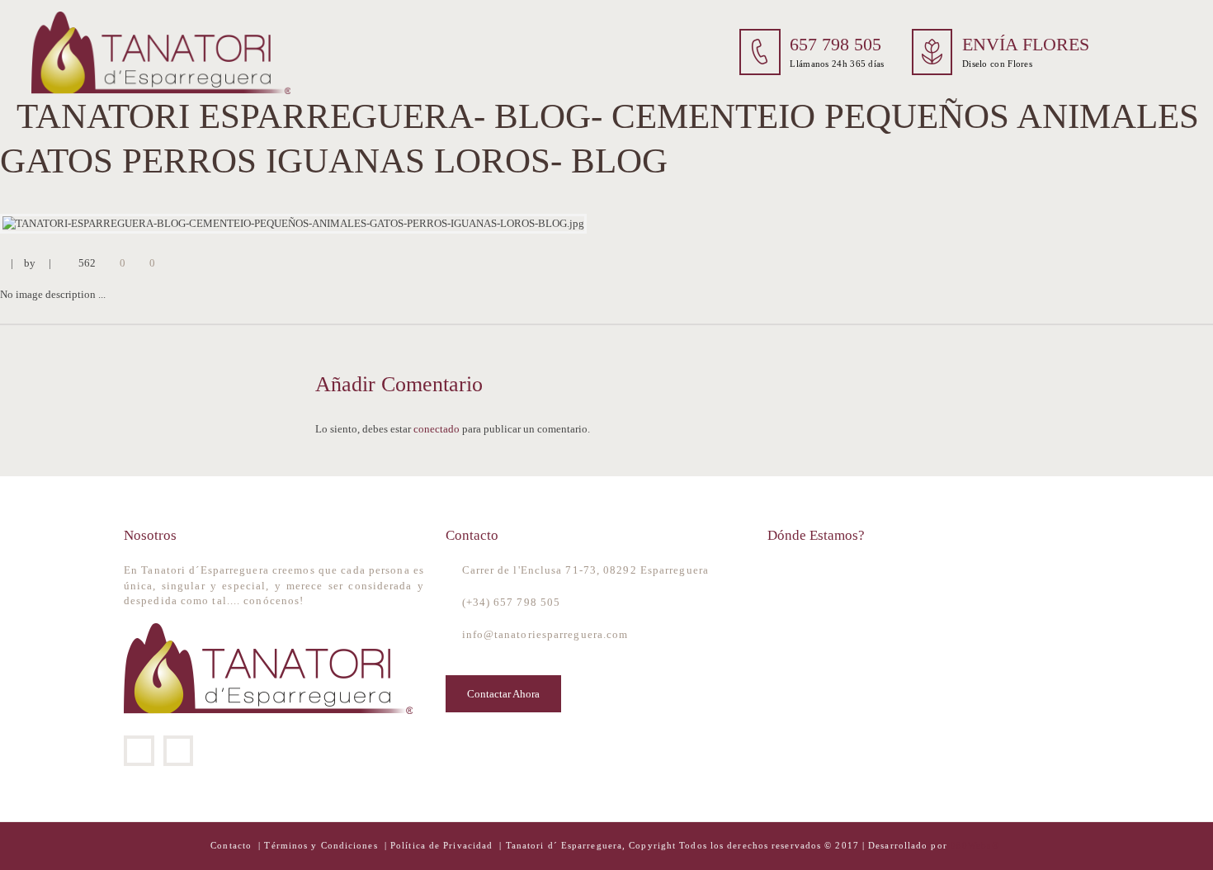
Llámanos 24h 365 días (837, 64)
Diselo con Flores (997, 64)
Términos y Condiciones (322, 845)
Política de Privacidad (441, 845)
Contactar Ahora (503, 694)
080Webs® (975, 845)
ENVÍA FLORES (1025, 44)
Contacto (232, 845)
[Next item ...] (909, 224)
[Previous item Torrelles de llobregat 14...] (303, 224)
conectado (436, 429)
